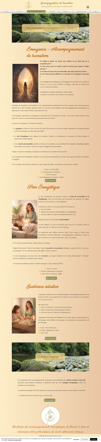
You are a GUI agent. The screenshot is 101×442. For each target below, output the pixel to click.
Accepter (93, 439)
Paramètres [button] (76, 439)
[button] (87, 6)
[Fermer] (99, 439)
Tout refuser (85, 439)
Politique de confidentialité (14, 440)
